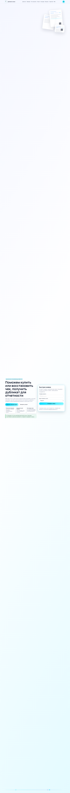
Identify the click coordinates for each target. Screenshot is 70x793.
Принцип (28, 1)
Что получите (33, 1)
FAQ (54, 1)
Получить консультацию (11, 404)
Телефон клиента (42, 393)
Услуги (38, 1)
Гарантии (51, 1)
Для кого (24, 1)
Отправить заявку (51, 403)
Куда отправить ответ (43, 398)
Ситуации (42, 1)
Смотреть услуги (24, 404)
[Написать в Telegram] (64, 2)
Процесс (47, 1)
